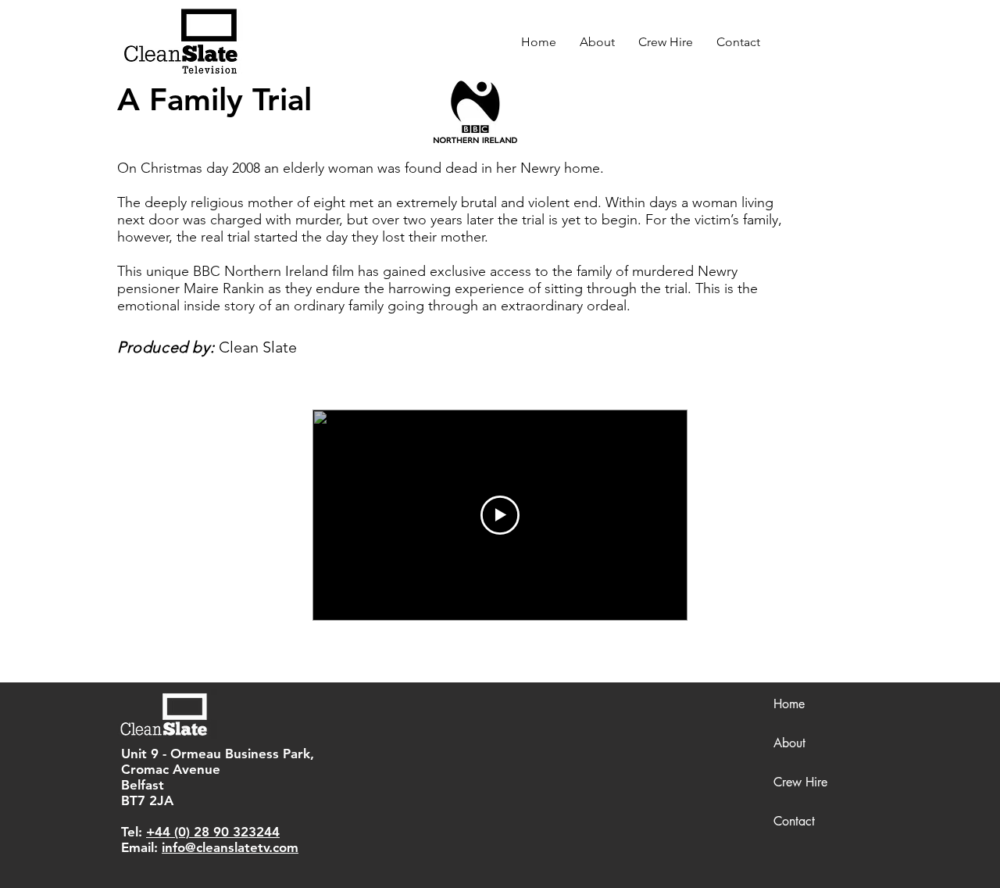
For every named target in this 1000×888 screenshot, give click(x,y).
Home (789, 704)
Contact (794, 821)
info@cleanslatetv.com (230, 847)
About (789, 743)
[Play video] (500, 515)
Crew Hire (800, 782)
